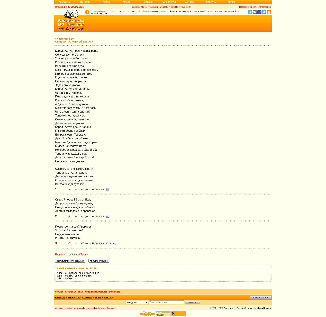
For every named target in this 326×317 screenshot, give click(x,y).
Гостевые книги (183, 7)
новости (112, 308)
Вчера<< (60, 254)
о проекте (89, 308)
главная (60, 297)
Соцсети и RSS (167, 7)
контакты (78, 308)
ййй (107, 189)
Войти (254, 7)
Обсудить (85, 189)
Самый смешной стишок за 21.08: (77, 268)
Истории (85, 2)
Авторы (189, 2)
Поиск (231, 2)
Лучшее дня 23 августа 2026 (69, 7)
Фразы (127, 2)
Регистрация (265, 7)
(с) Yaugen (111, 243)
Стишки (148, 2)
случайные (114, 292)
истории (87, 297)
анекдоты (74, 297)
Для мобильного (140, 7)
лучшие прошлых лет (96, 292)
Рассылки (153, 7)
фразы (108, 297)
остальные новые (74, 292)
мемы (98, 297)
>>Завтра (83, 254)
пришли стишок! (260, 297)
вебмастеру (101, 308)
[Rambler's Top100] (147, 313)
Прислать (210, 2)
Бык (107, 216)
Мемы (106, 2)
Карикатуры (169, 2)
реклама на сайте (63, 308)
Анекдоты (64, 2)
